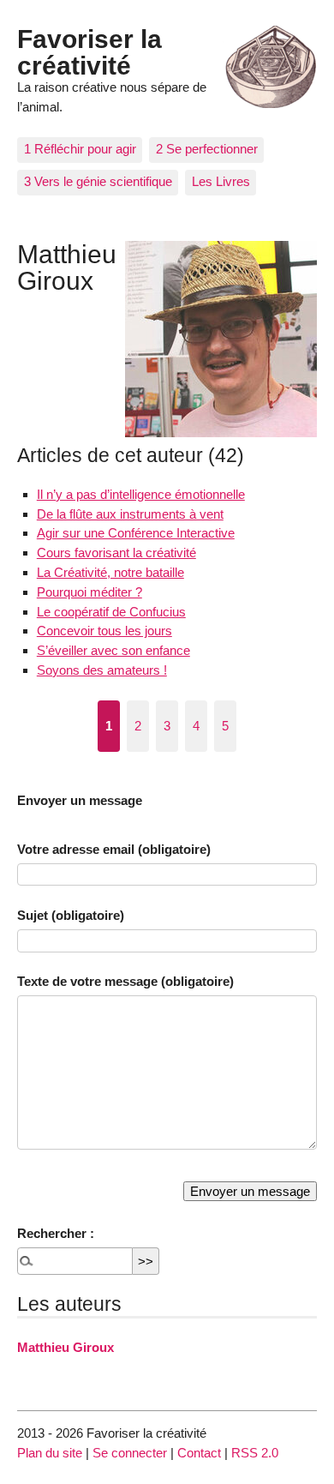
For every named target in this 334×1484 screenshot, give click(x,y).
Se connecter (129, 1452)
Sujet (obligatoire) (70, 915)
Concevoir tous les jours (104, 630)
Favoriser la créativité (89, 51)
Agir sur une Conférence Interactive (136, 533)
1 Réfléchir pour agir (80, 148)
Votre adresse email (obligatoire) (114, 849)
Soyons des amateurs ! (102, 670)
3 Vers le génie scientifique (98, 181)
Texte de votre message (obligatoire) (125, 981)
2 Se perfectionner (207, 148)
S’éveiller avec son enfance (113, 650)
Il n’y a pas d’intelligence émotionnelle (141, 494)
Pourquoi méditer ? (89, 592)
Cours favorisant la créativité (116, 552)
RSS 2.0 (254, 1452)
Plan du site (49, 1452)
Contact (199, 1452)
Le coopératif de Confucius (111, 611)
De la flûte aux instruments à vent (130, 514)
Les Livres (221, 181)
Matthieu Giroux (65, 1347)
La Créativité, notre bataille (110, 572)
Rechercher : (55, 1233)
